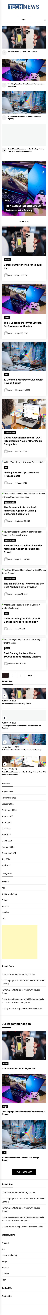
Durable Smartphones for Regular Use (22, 51)
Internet (5, 906)
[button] (24, 19)
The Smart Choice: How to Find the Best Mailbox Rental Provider (24, 585)
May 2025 (6, 828)
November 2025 (9, 798)
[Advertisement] (19, 942)
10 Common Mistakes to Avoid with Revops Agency (21, 750)
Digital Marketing (10, 432)
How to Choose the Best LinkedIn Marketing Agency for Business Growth (23, 549)
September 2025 (9, 810)
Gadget (7, 200)
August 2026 (7, 791)
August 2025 (7, 816)
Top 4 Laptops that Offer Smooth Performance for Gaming (23, 324)
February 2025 (8, 847)
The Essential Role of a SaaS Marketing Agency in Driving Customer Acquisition (20, 510)
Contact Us (6, 1296)
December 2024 (9, 853)
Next (30, 675)
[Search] (45, 20)
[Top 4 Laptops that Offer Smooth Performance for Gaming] (24, 1088)
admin (10, 275)
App (6, 467)
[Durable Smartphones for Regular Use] (24, 1045)
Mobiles (7, 259)
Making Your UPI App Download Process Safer (22, 1008)
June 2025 (6, 822)
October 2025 (8, 804)
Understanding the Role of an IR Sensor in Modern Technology (22, 620)
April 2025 (6, 834)
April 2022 (6, 865)
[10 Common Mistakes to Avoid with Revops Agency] (24, 1134)
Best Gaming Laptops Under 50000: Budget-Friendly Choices (22, 655)
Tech (6, 374)
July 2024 (6, 859)
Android (5, 882)
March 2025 (7, 841)
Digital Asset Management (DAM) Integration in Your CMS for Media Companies (26, 150)
